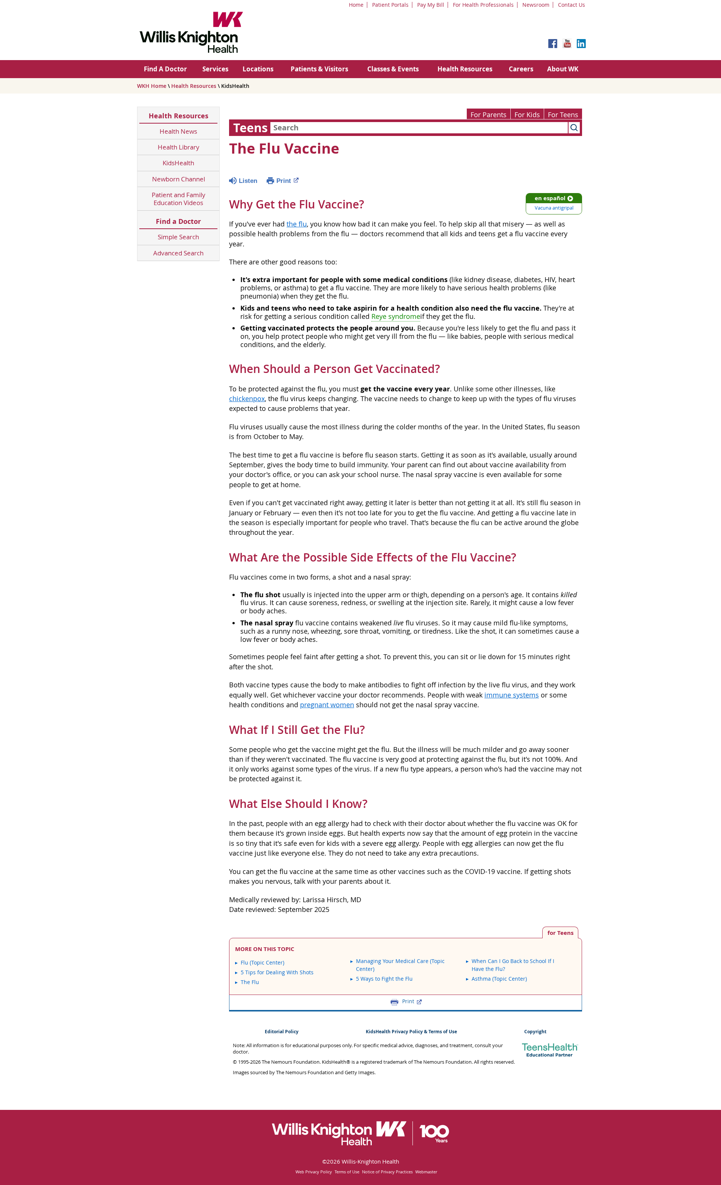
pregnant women (327, 704)
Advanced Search (178, 253)
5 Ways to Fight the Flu (384, 978)
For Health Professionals (483, 4)
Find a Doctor (178, 221)
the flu (297, 224)
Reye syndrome (395, 316)
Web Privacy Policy (314, 1171)
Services (215, 69)
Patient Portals (390, 4)
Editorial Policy (282, 1031)
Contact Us (571, 4)
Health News (178, 131)
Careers (521, 69)
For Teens (563, 114)
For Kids (527, 114)
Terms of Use (347, 1171)
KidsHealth (178, 163)
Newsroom (535, 4)
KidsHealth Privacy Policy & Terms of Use (411, 1031)
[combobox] (419, 127)
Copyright (535, 1031)
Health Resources (464, 69)
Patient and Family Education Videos (178, 199)
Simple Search (178, 237)
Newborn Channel (178, 179)
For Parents (489, 114)
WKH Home (151, 85)
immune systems (511, 695)
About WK (562, 69)
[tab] (560, 932)
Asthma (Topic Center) (499, 978)
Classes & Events (393, 69)
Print (283, 180)
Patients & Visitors (319, 69)
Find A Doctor (165, 69)
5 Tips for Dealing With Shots (277, 972)
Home (356, 4)
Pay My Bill (430, 4)
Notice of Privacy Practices (387, 1171)
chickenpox (247, 398)
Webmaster (426, 1171)
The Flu (250, 982)
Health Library (178, 147)
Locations (258, 69)
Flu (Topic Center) (262, 962)
